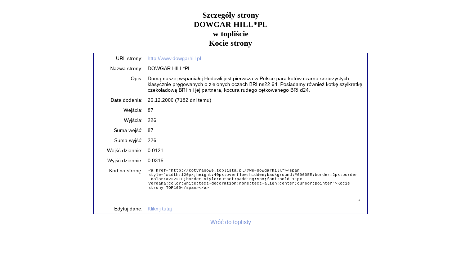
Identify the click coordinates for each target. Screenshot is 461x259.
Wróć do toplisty (230, 222)
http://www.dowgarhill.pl (174, 58)
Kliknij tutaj (160, 209)
